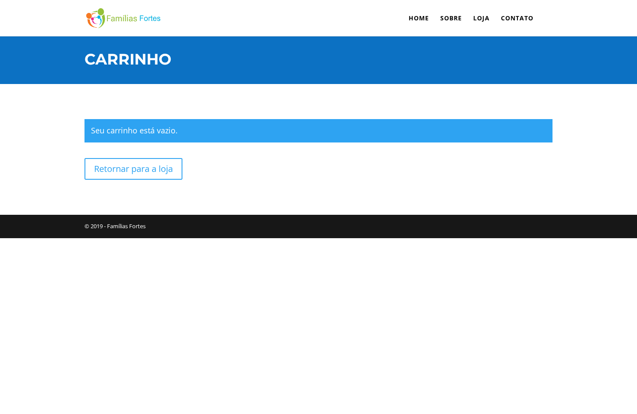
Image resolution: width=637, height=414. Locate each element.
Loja (481, 18)
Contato (517, 18)
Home (419, 18)
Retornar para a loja (133, 169)
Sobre (451, 18)
